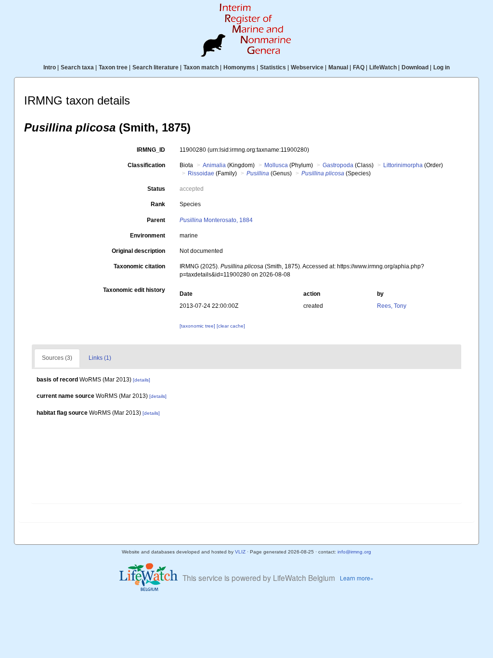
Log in (441, 67)
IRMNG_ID (151, 149)
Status (156, 188)
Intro (49, 67)
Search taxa (77, 67)
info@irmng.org (354, 551)
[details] (141, 379)
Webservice (307, 67)
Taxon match (201, 67)
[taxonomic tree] (198, 326)
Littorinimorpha (403, 165)
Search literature (155, 67)
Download (415, 67)
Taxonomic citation (139, 266)
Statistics (273, 67)
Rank (158, 204)
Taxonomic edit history (134, 290)
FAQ (358, 67)
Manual (338, 67)
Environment (147, 235)
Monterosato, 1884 (216, 220)
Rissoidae (201, 173)
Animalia (214, 165)
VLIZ (240, 551)
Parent (156, 220)
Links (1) (100, 358)
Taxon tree (113, 67)
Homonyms (239, 67)
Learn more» (357, 578)
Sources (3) (57, 358)
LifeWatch (383, 67)
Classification (146, 165)
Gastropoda (338, 165)
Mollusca (276, 165)
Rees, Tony (391, 306)
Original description (138, 251)
